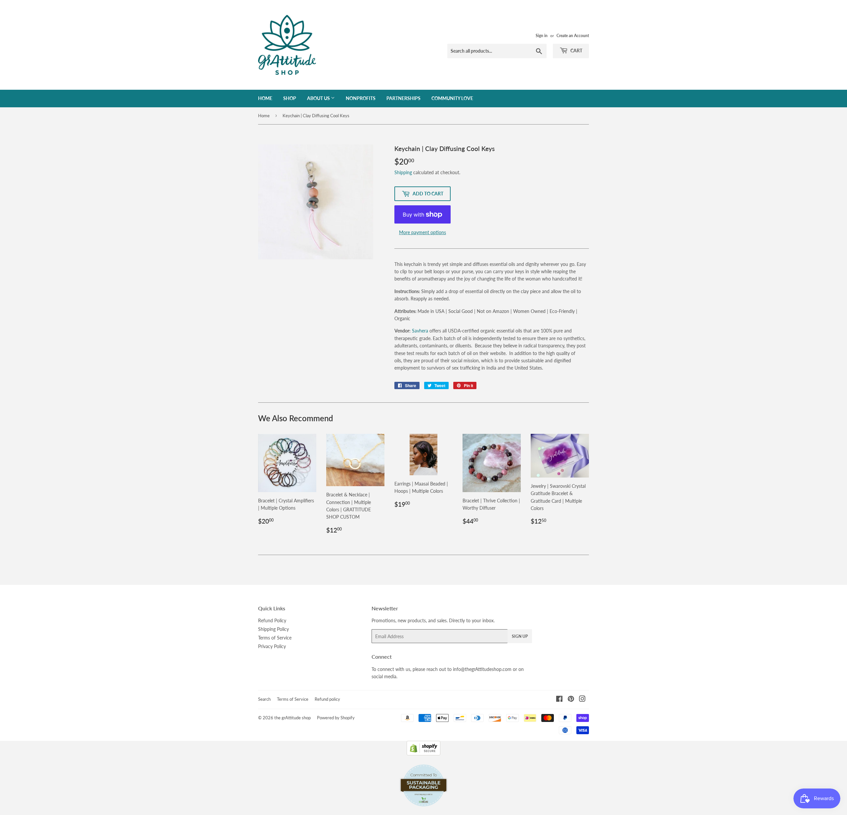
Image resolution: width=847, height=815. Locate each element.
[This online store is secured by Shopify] (423, 753)
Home (265, 98)
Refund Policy (272, 620)
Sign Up (520, 636)
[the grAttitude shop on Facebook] (559, 699)
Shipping (403, 172)
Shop (289, 98)
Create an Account (573, 35)
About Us (319, 98)
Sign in (542, 35)
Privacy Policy (272, 646)
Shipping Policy (273, 629)
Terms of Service (274, 637)
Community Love (452, 98)
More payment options (422, 232)
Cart (575, 50)
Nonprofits (361, 98)
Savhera (420, 330)
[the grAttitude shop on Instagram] (582, 699)
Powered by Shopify (336, 717)
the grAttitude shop (292, 717)
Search (264, 699)
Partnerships (403, 98)
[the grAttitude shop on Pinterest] (570, 699)
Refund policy (327, 699)
